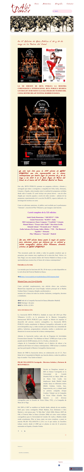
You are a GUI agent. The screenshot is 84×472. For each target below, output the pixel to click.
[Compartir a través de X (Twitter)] (21, 431)
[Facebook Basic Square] (59, 465)
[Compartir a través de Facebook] (18, 431)
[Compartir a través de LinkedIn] (24, 431)
